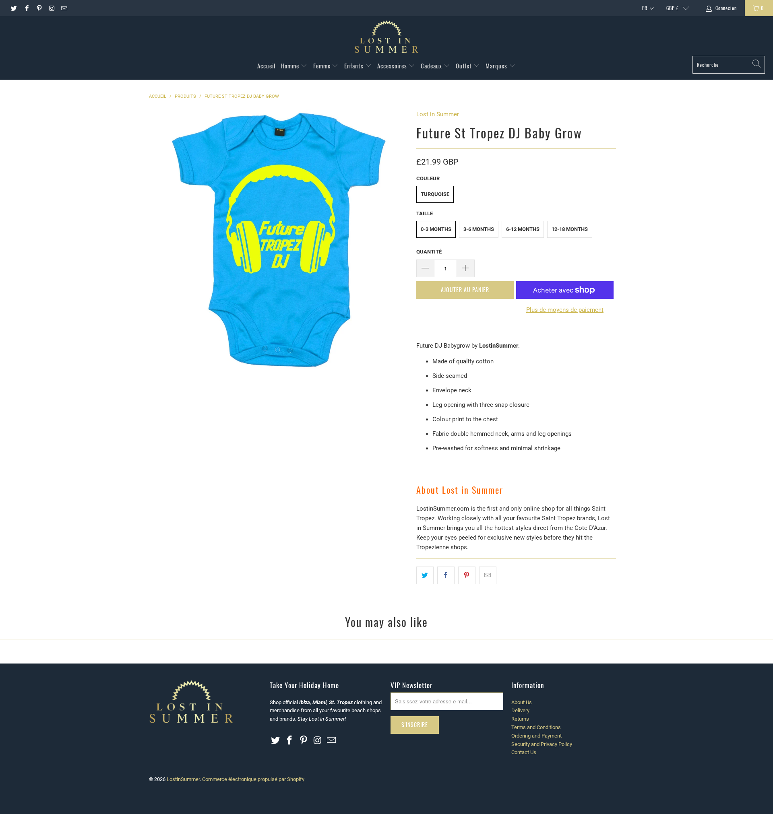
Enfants (354, 65)
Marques (497, 65)
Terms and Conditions (536, 727)
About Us (521, 702)
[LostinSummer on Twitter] (13, 8)
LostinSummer (183, 779)
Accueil (266, 65)
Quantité (429, 252)
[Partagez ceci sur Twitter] (425, 575)
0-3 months (436, 229)
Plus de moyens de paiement (565, 309)
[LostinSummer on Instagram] (51, 8)
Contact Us (523, 752)
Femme (322, 65)
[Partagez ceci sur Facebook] (446, 575)
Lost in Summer (437, 114)
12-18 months (570, 229)
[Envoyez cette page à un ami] (487, 575)
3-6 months (478, 229)
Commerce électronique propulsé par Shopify (253, 779)
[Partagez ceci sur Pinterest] (466, 575)
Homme (291, 65)
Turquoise (435, 194)
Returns (520, 719)
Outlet (464, 65)
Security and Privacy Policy (541, 744)
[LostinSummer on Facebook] (26, 8)
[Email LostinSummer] (63, 8)
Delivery (520, 710)
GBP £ (672, 7)
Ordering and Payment (536, 736)
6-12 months (522, 229)
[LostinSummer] (386, 38)
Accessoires (393, 65)
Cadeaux (432, 65)
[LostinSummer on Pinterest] (38, 8)
